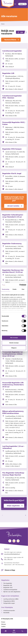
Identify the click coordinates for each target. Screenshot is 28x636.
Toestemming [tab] (5, 289)
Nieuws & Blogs (10, 570)
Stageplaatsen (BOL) (9, 601)
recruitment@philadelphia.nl (12, 554)
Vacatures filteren (10, 40)
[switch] (24, 321)
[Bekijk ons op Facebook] (9, 540)
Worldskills (6, 612)
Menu (14, 632)
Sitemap (3, 624)
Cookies (3, 626)
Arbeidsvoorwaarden (9, 610)
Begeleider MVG (8, 587)
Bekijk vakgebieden (13, 506)
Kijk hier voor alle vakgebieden (11, 591)
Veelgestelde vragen (9, 603)
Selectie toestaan (14, 342)
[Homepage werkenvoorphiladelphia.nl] (14, 534)
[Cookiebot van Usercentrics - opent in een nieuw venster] (19, 285)
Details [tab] (14, 289)
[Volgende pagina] (25, 515)
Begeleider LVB (7, 585)
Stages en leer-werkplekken (10, 596)
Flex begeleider (7, 583)
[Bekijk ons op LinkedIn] (13, 540)
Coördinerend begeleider (10, 589)
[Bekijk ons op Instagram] (18, 540)
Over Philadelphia (7, 607)
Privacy (3, 622)
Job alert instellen (13, 206)
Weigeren (14, 348)
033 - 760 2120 (8, 559)
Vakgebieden (5, 580)
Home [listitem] (2, 24)
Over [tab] (23, 289)
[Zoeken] (25, 4)
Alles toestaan (14, 337)
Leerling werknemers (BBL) (10, 599)
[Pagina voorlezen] (15, 4)
